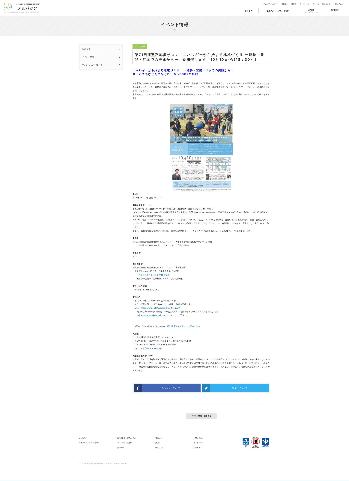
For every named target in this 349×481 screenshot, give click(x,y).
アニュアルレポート (270, 4)
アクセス (315, 4)
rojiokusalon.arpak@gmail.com (151, 315)
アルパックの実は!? (124, 443)
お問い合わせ (339, 4)
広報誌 (311, 10)
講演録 (293, 4)
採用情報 (335, 10)
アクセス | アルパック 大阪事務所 (154, 275)
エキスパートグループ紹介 (278, 11)
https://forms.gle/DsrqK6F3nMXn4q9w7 (160, 308)
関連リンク (326, 4)
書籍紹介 (284, 4)
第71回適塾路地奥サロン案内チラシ (183, 326)
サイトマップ (304, 4)
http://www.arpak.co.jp (151, 348)
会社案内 (248, 11)
